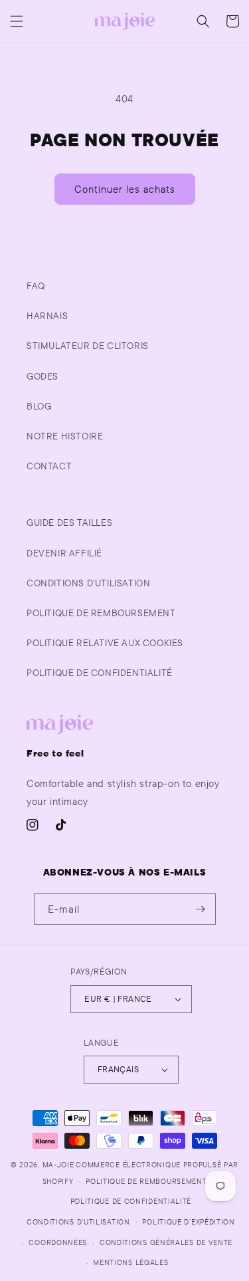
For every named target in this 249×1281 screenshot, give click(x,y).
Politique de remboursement (101, 613)
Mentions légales (130, 1262)
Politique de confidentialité (131, 1201)
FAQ (36, 286)
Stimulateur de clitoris (88, 346)
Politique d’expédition (188, 1221)
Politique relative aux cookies (105, 643)
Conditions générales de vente (166, 1242)
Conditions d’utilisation (78, 1221)
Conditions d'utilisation (88, 583)
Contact (49, 466)
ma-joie (58, 1164)
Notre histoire (65, 436)
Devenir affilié (64, 553)
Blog (39, 406)
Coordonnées (58, 1242)
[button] (16, 21)
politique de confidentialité (100, 673)
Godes (42, 376)
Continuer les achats (124, 189)
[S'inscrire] (200, 909)
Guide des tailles (69, 522)
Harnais (47, 316)
